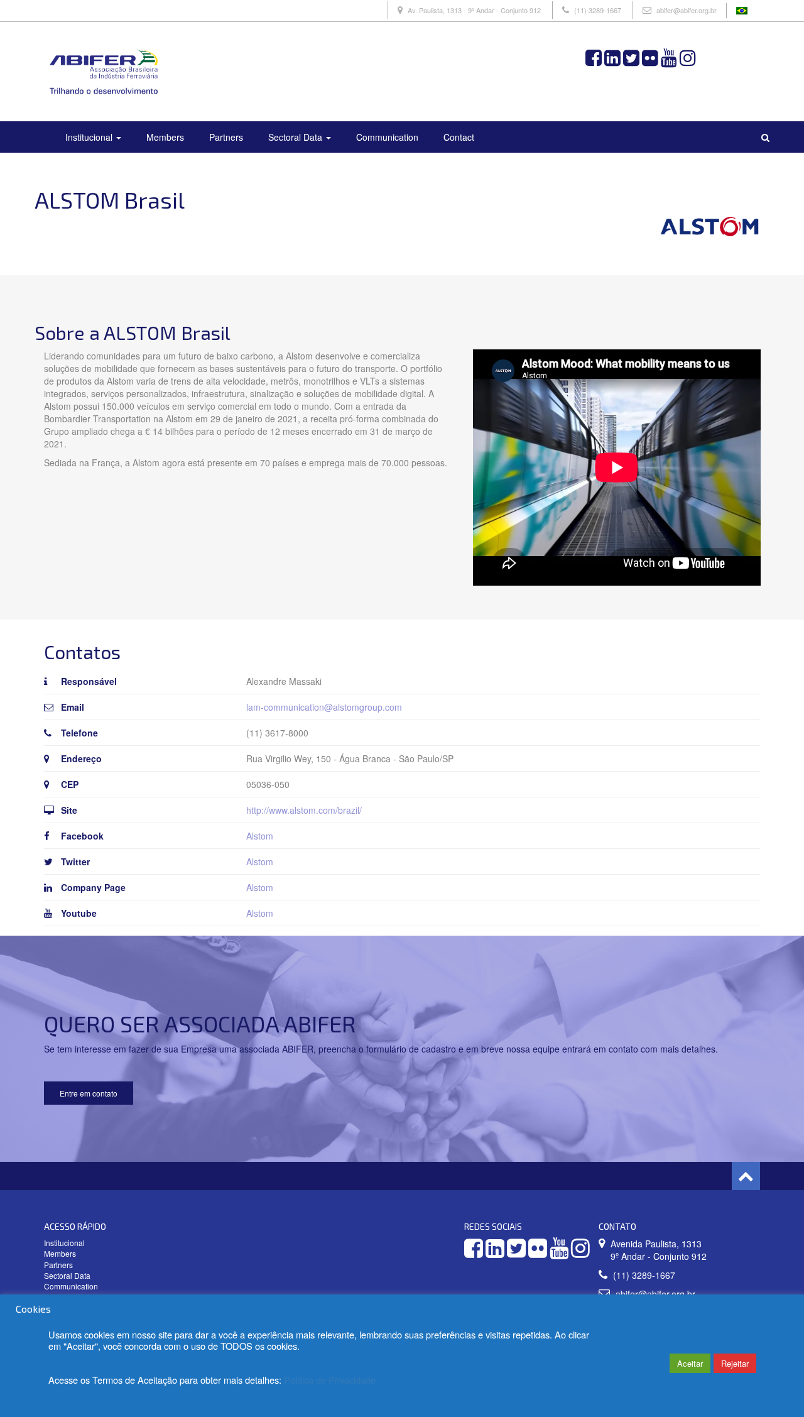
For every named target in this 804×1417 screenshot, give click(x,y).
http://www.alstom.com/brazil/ (304, 810)
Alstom (259, 835)
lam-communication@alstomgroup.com (324, 707)
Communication (387, 137)
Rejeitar (735, 1363)
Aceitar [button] (690, 1363)
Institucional (90, 137)
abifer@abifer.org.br (686, 10)
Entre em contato (88, 1093)
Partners (226, 137)
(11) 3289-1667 (597, 10)
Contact (458, 137)
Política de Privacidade (330, 1379)
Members (165, 137)
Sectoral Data (296, 137)
